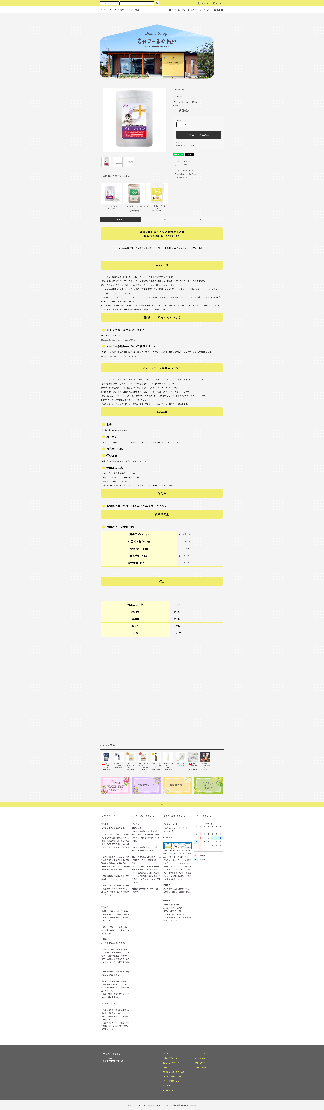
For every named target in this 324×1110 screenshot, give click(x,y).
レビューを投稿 (181, 164)
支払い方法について (171, 1058)
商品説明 (121, 219)
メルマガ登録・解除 (178, 10)
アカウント (204, 3)
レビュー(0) (203, 219)
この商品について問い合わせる (187, 174)
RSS (165, 1090)
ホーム (103, 10)
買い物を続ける (181, 177)
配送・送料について (171, 1062)
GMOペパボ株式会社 (172, 1105)
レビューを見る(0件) (183, 161)
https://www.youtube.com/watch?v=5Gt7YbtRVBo (123, 356)
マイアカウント (200, 1053)
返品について (180, 142)
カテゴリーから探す (117, 10)
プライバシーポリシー (172, 1076)
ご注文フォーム (200, 1067)
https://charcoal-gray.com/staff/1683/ (118, 340)
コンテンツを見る (134, 10)
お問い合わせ (206, 10)
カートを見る (199, 1058)
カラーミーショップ (136, 1105)
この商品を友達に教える (184, 170)
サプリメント (183, 89)
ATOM (171, 1090)
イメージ (162, 219)
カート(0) (219, 3)
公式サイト (193, 10)
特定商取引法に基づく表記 (185, 145)
